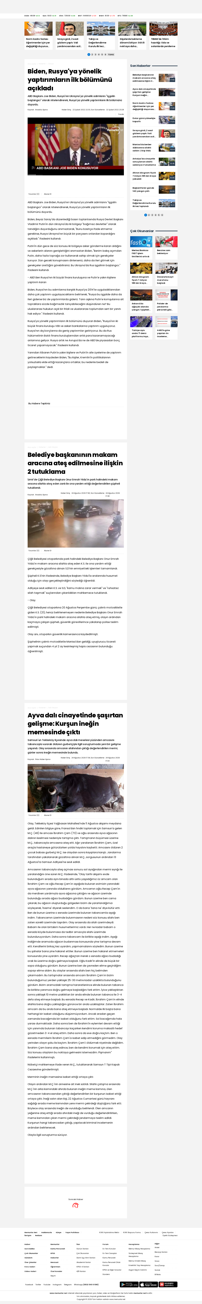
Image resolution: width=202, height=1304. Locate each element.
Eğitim (51, 1191)
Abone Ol (47, 194)
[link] (154, 78)
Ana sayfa (32, 64)
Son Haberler (140, 66)
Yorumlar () (33, 194)
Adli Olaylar (53, 447)
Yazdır (121, 114)
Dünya (51, 64)
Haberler (42, 64)
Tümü (111, 54)
